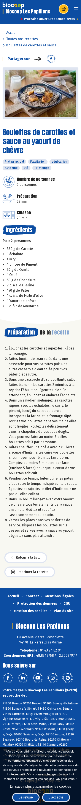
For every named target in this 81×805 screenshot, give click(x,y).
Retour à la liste (28, 557)
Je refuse (26, 797)
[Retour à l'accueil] (13, 5)
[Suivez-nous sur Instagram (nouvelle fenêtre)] (52, 678)
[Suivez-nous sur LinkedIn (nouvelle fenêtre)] (22, 678)
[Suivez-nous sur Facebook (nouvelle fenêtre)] (8, 678)
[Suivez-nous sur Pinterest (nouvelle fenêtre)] (67, 678)
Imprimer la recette (33, 572)
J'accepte (56, 797)
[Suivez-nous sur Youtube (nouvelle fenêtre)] (37, 678)
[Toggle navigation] (76, 10)
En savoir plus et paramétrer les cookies (40, 786)
